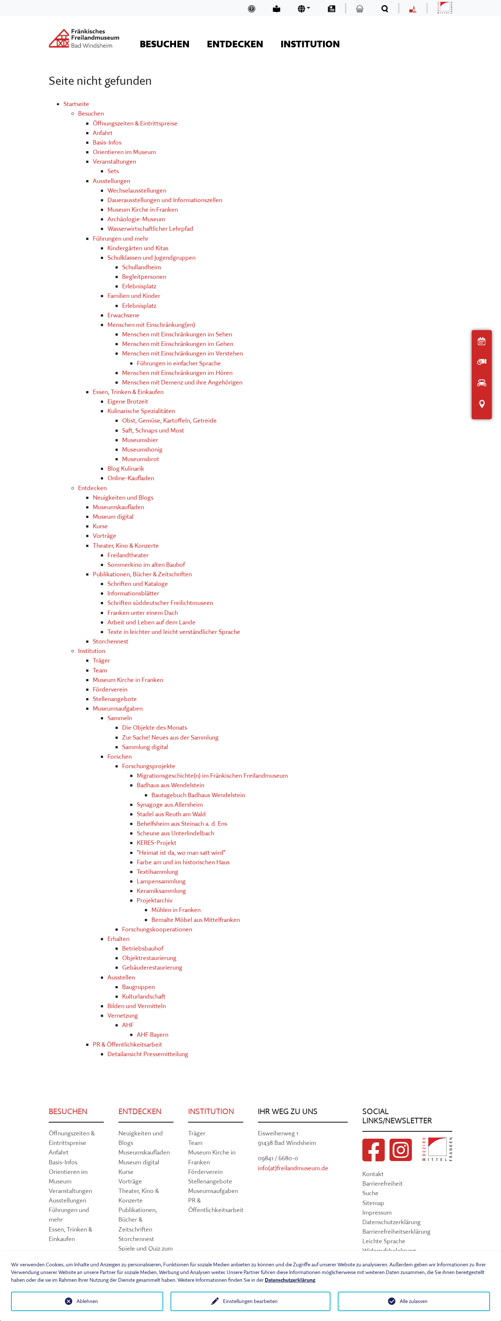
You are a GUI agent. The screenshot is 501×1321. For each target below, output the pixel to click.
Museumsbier (140, 440)
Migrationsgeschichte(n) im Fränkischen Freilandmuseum (212, 775)
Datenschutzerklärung (391, 1222)
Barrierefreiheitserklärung (396, 1231)
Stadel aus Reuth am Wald (171, 814)
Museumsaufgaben (118, 708)
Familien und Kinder (133, 295)
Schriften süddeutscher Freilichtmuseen (160, 602)
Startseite (76, 103)
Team (100, 670)
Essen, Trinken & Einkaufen (128, 391)
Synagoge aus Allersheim (170, 804)
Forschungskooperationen (157, 929)
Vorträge (104, 535)
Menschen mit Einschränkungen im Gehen (177, 343)
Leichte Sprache (383, 1241)
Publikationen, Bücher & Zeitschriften (142, 574)
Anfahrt (103, 132)
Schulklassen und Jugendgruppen (151, 257)
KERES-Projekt (156, 842)
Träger (101, 660)
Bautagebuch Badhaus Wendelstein (198, 795)
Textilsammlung (157, 871)
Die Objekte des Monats (154, 727)
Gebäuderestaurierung (152, 967)
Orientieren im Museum (124, 152)
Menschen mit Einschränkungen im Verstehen (182, 353)
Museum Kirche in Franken (142, 209)
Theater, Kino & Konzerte (126, 545)
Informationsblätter (133, 593)
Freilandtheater (128, 555)
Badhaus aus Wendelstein (170, 785)
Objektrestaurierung (149, 957)
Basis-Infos (107, 142)
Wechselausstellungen (136, 190)
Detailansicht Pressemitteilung (147, 1054)
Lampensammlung (161, 881)
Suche (370, 1193)
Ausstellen (121, 977)
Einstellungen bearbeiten (250, 1301)
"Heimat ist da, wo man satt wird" (181, 852)
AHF (128, 1025)
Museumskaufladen (118, 507)
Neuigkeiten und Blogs (123, 497)
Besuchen (91, 113)
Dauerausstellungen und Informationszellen (164, 200)
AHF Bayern (152, 1034)
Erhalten (118, 938)
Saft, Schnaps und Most (153, 430)
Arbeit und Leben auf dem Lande (151, 622)
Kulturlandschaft (143, 996)
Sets (113, 171)
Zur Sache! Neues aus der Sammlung (170, 737)
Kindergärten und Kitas (137, 248)
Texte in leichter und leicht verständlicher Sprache (173, 631)
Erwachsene (123, 315)
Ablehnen (87, 1301)
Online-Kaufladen (130, 478)
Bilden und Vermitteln (136, 1006)
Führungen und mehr (121, 238)
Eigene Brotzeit (127, 401)
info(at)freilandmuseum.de (293, 1168)
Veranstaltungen (114, 161)
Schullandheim (141, 267)
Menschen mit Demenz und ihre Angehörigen (182, 382)
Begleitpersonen (144, 276)
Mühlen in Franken (176, 909)
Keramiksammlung (161, 890)
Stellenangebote (115, 699)
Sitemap (373, 1203)
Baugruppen (138, 986)
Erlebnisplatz (139, 286)
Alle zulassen (414, 1301)
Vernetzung (122, 1015)
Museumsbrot (140, 459)
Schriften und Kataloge (137, 583)
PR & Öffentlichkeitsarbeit (127, 1044)
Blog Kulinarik (125, 468)
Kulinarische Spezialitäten (141, 411)
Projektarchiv (154, 900)
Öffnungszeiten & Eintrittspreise (135, 123)
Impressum (377, 1212)
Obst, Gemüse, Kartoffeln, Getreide (169, 420)
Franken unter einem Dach (142, 612)
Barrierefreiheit (382, 1183)
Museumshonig (142, 449)
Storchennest (110, 641)
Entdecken (92, 488)
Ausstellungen (111, 181)
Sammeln (119, 718)
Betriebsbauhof (142, 948)
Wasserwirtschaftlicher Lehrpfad (150, 228)
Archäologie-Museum (136, 219)
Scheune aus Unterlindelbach (175, 833)
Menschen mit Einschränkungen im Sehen (177, 334)
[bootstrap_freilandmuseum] (84, 38)
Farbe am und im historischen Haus (183, 862)
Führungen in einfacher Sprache (179, 363)
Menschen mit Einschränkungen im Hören (177, 372)
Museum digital (113, 516)
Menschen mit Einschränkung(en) (151, 324)
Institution (91, 650)
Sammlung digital (145, 747)
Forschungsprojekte (148, 766)
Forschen (119, 756)
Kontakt (373, 1174)
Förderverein (110, 689)
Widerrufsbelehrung (389, 1250)
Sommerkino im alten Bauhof (146, 564)
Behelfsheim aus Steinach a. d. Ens (182, 823)
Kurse (100, 526)
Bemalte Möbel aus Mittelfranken (195, 919)
